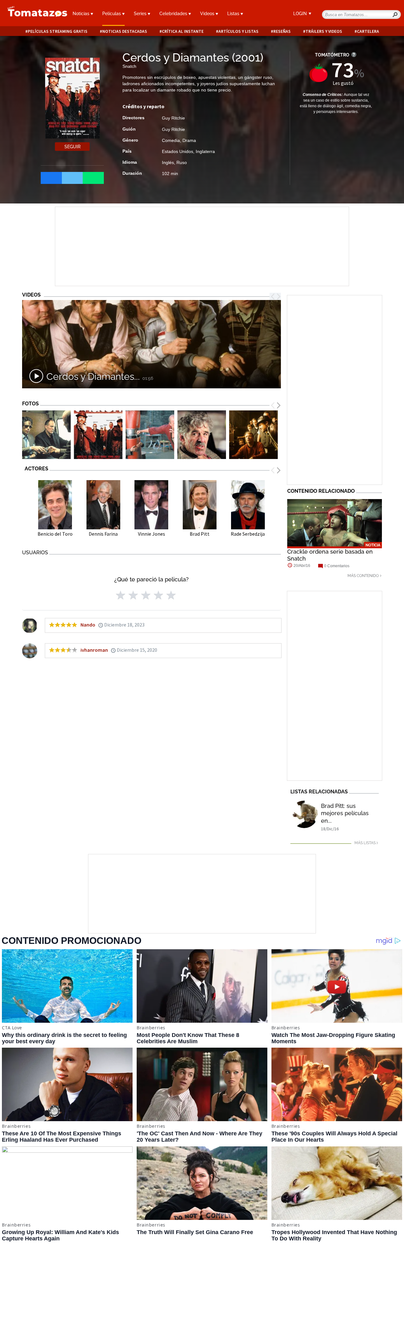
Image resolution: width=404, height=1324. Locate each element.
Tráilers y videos (324, 31)
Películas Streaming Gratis (57, 31)
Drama (189, 140)
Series (141, 13)
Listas (234, 13)
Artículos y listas (238, 31)
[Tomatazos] (33, 14)
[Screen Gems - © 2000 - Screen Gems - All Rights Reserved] (150, 434)
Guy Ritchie (173, 118)
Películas (112, 13)
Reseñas (282, 31)
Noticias (82, 13)
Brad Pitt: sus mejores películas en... (345, 813)
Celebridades (173, 13)
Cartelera (368, 31)
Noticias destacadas (124, 31)
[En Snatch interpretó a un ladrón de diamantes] (46, 434)
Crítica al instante (183, 31)
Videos (208, 13)
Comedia (171, 140)
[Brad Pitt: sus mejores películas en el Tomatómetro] (304, 814)
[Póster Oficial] (98, 434)
